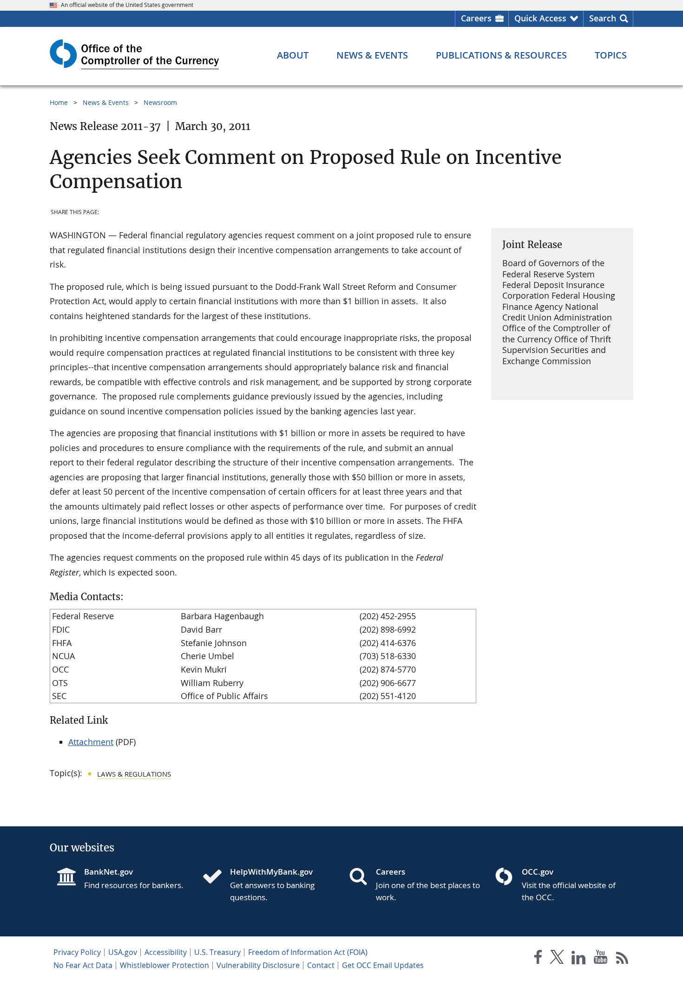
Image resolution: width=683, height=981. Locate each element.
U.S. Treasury (217, 952)
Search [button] (602, 18)
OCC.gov (537, 871)
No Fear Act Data (82, 965)
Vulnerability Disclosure (258, 965)
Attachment (90, 741)
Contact (321, 965)
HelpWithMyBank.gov (271, 871)
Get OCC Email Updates (383, 965)
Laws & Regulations (134, 773)
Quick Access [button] (540, 18)
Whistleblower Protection (164, 965)
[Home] (216, 877)
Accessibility (165, 952)
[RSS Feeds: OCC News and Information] (622, 959)
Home (59, 102)
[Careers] (362, 877)
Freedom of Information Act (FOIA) (308, 952)
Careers (476, 18)
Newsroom (160, 102)
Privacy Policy (77, 952)
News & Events (106, 102)
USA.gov (122, 952)
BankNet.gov (108, 871)
